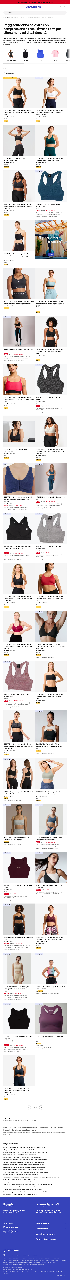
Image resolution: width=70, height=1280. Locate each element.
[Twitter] (8, 1231)
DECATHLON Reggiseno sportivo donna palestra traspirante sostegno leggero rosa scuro (19, 399)
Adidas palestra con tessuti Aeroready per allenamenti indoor (22, 1157)
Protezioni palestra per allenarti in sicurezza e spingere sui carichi (23, 1169)
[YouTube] (12, 1231)
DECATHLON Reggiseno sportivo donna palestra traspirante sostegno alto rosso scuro (50, 598)
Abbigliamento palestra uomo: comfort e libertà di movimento (22, 1149)
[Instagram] (16, 1231)
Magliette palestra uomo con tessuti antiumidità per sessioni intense (24, 1147)
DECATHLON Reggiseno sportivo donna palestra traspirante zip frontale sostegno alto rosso (18, 646)
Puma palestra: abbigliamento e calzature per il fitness (20, 1179)
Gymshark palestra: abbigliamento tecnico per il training (20, 1174)
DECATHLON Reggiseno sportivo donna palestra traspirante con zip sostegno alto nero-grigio (19, 746)
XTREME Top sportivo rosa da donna (16, 694)
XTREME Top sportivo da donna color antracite (49, 398)
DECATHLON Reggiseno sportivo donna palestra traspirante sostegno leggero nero (18, 256)
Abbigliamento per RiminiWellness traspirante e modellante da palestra (25, 1167)
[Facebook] (4, 1231)
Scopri (51, 254)
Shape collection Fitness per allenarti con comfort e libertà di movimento (25, 1172)
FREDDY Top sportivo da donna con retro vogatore (18, 886)
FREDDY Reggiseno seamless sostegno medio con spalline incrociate (18, 547)
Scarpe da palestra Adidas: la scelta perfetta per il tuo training (22, 1189)
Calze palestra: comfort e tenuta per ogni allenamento (20, 1194)
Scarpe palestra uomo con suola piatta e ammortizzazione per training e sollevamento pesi (31, 1177)
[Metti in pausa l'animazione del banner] (62, 2)
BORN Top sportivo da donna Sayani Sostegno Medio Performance (16, 988)
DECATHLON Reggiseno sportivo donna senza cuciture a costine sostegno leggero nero (19, 112)
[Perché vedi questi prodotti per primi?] (4, 73)
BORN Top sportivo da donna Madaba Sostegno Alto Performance (49, 839)
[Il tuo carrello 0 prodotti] (64, 7)
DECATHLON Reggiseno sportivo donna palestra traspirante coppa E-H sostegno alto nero (18, 206)
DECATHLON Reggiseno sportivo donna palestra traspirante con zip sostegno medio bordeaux (49, 939)
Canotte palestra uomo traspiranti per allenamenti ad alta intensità (23, 1162)
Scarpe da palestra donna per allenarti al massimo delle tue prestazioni (25, 1159)
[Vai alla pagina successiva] (41, 1107)
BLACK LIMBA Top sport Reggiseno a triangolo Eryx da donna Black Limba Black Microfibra (51, 646)
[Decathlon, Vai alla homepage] (33, 7)
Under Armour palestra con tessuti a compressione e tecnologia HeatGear (26, 1192)
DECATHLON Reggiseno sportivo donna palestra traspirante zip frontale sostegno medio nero (18, 598)
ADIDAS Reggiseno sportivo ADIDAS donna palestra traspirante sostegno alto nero (19, 303)
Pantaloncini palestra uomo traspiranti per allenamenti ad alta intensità (25, 1152)
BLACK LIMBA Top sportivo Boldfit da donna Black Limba (49, 886)
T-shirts (55, 60)
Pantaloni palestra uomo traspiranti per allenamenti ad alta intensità (24, 1164)
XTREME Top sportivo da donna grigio (49, 546)
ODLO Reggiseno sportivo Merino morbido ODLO (19, 938)
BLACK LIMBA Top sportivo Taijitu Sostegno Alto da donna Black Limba (49, 745)
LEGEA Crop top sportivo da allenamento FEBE (50, 1038)
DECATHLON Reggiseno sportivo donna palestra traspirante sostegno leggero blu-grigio (50, 304)
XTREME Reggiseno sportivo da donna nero (19, 349)
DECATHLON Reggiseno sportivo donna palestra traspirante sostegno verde (49, 793)
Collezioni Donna (11, 60)
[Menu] (5, 7)
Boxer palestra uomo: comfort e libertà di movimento (19, 1154)
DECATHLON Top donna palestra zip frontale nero (16, 450)
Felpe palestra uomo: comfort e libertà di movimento (19, 1187)
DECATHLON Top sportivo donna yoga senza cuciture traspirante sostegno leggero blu (17, 1090)
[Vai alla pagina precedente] (29, 1107)
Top (40, 60)
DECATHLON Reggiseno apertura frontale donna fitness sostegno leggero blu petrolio (18, 499)
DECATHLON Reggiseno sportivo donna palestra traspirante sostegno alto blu (49, 159)
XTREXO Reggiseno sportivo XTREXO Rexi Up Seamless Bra (18, 793)
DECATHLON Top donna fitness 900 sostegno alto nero (16, 159)
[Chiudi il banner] (65, 2)
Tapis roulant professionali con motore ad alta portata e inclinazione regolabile (27, 1184)
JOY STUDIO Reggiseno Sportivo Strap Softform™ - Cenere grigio (17, 839)
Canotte (25, 60)
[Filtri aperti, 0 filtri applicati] (5, 69)
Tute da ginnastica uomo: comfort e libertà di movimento (20, 1182)
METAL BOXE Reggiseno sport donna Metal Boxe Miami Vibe (51, 988)
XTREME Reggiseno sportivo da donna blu (50, 497)
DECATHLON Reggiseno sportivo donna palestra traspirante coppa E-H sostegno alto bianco (50, 451)
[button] (61, 212)
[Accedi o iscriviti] (60, 7)
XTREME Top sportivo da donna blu (48, 204)
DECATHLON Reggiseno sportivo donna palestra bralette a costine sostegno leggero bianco (49, 112)
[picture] (19, 92)
